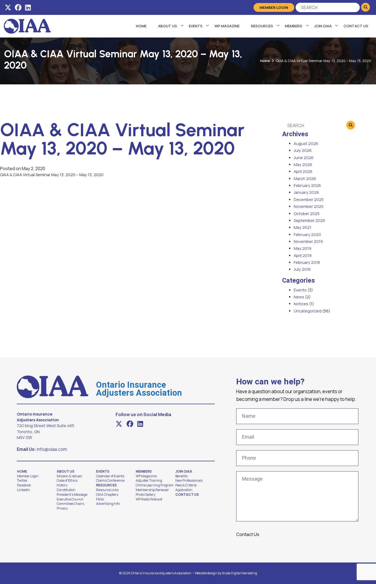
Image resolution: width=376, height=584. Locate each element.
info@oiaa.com (52, 449)
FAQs (100, 499)
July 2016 (302, 269)
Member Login (274, 7)
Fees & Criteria (186, 485)
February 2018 (307, 262)
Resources (262, 25)
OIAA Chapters (107, 494)
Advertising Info (108, 504)
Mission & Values (69, 476)
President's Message (72, 494)
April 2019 (303, 255)
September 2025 (309, 220)
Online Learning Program (155, 485)
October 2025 (307, 213)
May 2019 (302, 248)
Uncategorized (307, 311)
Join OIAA (323, 25)
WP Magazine (226, 25)
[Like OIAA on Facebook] (18, 7)
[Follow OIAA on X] (8, 7)
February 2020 (307, 234)
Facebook (24, 485)
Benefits (181, 476)
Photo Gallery (145, 494)
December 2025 (309, 199)
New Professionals (189, 480)
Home (141, 25)
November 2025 (308, 206)
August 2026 (306, 143)
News (299, 296)
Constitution (66, 490)
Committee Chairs (70, 504)
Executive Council (70, 499)
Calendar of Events (110, 476)
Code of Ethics (67, 480)
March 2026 (305, 178)
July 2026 (303, 150)
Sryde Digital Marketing (239, 573)
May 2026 (303, 164)
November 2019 (308, 241)
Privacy (62, 508)
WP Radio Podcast (149, 499)
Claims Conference (110, 480)
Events (196, 25)
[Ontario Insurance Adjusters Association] (27, 26)
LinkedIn (23, 490)
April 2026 (303, 171)
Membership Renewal (152, 490)
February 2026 (307, 185)
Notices (301, 303)
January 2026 (306, 192)
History (62, 485)
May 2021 (302, 227)
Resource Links (107, 490)
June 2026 (304, 157)
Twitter (22, 480)
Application (183, 490)
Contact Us (356, 25)
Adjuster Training (149, 480)
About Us (167, 25)
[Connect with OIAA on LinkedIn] (28, 7)
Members (293, 25)
